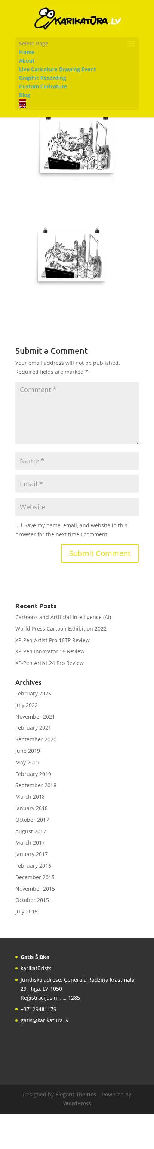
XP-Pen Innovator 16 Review (49, 651)
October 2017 (32, 819)
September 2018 (35, 785)
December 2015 (35, 877)
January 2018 (31, 808)
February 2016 (33, 865)
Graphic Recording (42, 77)
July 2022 (26, 704)
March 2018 (30, 796)
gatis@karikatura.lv (44, 1020)
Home (26, 52)
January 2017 (31, 854)
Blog (24, 94)
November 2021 (35, 716)
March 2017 (30, 842)
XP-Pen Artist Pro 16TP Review (52, 640)
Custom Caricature (43, 86)
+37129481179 (38, 1009)
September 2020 (35, 739)
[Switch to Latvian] (77, 101)
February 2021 (33, 727)
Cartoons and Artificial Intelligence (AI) (63, 617)
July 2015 (26, 911)
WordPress (77, 1103)
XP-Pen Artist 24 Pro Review (49, 662)
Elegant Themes (75, 1094)
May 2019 (27, 762)
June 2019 (27, 750)
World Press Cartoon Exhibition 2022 (61, 628)
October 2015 (32, 899)
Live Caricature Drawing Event (57, 69)
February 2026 (33, 693)
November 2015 (35, 888)
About (27, 60)
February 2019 (33, 773)
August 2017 (30, 831)
